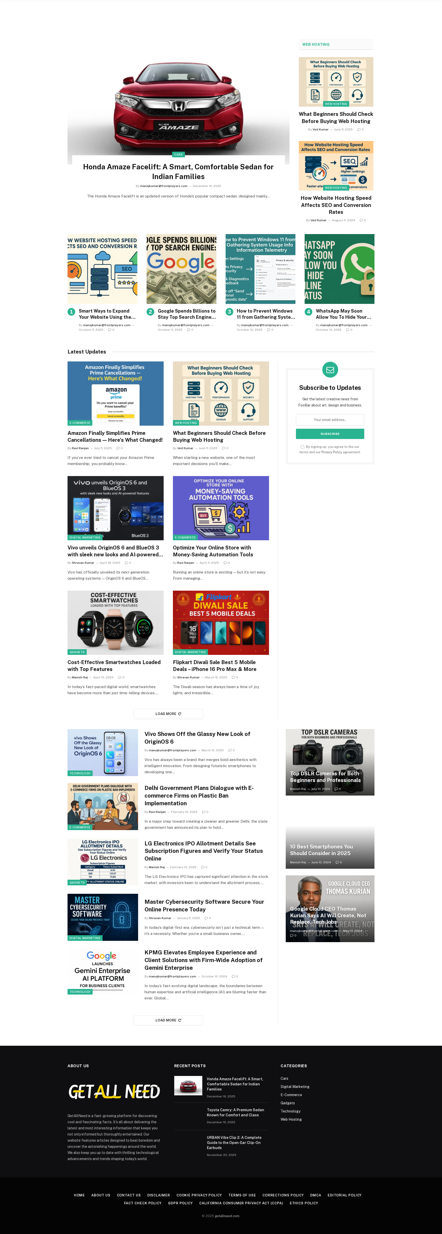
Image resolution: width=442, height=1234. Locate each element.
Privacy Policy (332, 452)
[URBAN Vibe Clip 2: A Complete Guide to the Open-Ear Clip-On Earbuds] (188, 1144)
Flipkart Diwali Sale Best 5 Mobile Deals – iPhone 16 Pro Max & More (215, 665)
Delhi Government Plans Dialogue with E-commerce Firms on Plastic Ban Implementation (199, 796)
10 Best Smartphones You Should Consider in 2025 (321, 850)
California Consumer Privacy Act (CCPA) (241, 1203)
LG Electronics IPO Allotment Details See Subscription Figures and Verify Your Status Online (204, 851)
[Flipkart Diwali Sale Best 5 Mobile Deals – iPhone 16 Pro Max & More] (221, 623)
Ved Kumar (321, 129)
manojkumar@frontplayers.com (163, 186)
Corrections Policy (283, 1195)
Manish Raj (80, 677)
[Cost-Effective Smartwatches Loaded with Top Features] (116, 623)
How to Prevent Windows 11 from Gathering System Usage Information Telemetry (266, 314)
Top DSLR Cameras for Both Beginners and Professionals (325, 776)
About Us (100, 1195)
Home (79, 1195)
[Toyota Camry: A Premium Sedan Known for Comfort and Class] (188, 1116)
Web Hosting (315, 44)
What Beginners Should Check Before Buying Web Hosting (336, 117)
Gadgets (77, 652)
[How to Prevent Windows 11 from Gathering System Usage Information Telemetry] (260, 269)
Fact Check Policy (143, 1203)
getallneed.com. (227, 1216)
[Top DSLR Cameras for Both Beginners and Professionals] (330, 762)
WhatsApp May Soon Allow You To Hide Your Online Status (341, 314)
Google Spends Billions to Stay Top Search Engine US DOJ (187, 314)
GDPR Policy (180, 1203)
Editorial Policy (345, 1195)
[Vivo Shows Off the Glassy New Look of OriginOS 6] (103, 752)
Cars (178, 154)
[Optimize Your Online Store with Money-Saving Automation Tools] (221, 508)
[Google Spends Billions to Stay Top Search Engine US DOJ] (181, 269)
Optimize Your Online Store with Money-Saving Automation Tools (213, 551)
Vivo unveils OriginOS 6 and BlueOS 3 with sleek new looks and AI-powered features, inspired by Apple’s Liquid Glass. (113, 551)
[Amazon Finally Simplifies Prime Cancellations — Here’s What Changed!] (116, 393)
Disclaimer (158, 1195)
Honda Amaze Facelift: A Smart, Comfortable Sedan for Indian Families (178, 171)
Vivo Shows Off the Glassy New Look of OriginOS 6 (197, 738)
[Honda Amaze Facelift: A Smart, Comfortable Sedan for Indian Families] (179, 102)
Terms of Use (242, 1195)
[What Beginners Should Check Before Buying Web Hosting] (336, 82)
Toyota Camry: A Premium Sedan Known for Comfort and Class (235, 1112)
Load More (166, 714)
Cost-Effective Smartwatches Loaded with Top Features (114, 665)
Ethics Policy (304, 1203)
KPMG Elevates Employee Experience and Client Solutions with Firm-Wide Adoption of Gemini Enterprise (204, 960)
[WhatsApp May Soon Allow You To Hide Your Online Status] (339, 269)
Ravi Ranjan (80, 448)
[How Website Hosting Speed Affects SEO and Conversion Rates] (336, 166)
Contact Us (129, 1195)
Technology (80, 773)
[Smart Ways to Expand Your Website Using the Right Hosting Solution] (102, 269)
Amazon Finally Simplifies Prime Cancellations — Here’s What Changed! (115, 436)
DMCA (315, 1195)
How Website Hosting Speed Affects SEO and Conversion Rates (336, 205)
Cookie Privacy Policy (199, 1195)
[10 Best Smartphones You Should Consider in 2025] (330, 835)
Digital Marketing (85, 537)
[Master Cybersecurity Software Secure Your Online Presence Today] (103, 917)
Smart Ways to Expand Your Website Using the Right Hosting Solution (105, 314)
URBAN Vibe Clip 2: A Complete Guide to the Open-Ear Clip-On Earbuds (234, 1143)
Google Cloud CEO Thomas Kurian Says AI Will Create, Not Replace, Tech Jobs (328, 915)
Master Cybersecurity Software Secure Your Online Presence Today (204, 905)
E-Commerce (80, 422)
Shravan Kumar (83, 563)
